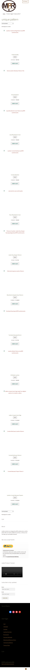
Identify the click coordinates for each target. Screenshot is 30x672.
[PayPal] (15, 546)
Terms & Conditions (8, 642)
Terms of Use (6, 645)
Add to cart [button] (15, 63)
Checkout (5, 626)
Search (15, 669)
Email (3, 592)
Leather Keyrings (7, 632)
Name (3, 587)
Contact (5, 629)
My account (6, 634)
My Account (5, 669)
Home (4, 13)
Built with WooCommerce (8, 664)
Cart (4, 624)
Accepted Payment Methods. (12, 556)
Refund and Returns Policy (9, 640)
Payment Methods (7, 637)
